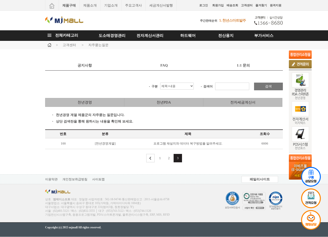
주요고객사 (133, 5)
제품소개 (90, 5)
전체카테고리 (66, 35)
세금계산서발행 (161, 5)
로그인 (203, 5)
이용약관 (51, 179)
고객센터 (247, 5)
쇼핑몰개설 (300, 54)
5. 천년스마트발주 (232, 20)
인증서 (253, 202)
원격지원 (275, 5)
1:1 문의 (243, 65)
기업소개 (111, 5)
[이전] (150, 158)
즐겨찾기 (261, 5)
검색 (268, 86)
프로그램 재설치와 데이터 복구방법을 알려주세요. (188, 143)
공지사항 (85, 65)
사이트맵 (98, 179)
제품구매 (69, 5)
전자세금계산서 (242, 102)
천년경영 (85, 102)
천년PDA (164, 102)
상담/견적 (300, 64)
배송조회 (232, 5)
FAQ (164, 65)
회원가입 (218, 5)
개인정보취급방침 (74, 179)
